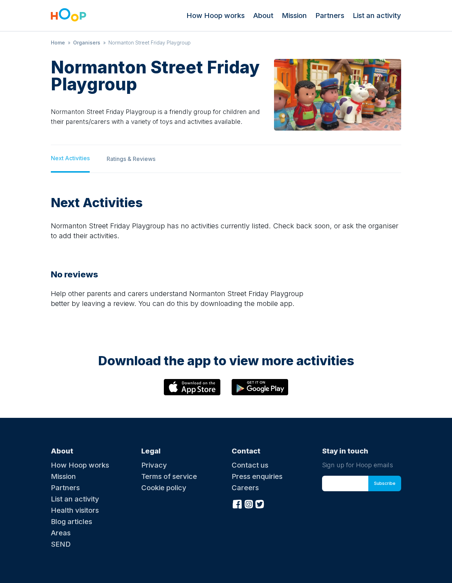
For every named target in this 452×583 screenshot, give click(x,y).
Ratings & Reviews (131, 158)
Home (58, 43)
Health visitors (75, 510)
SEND (61, 544)
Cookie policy (163, 487)
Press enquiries (257, 476)
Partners (329, 15)
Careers (245, 487)
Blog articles (71, 521)
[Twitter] (260, 503)
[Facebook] (237, 503)
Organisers (86, 43)
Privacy (154, 465)
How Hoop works (215, 15)
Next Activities (70, 158)
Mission (294, 15)
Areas (61, 533)
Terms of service (169, 476)
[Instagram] (248, 503)
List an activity (377, 15)
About (263, 15)
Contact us (250, 465)
